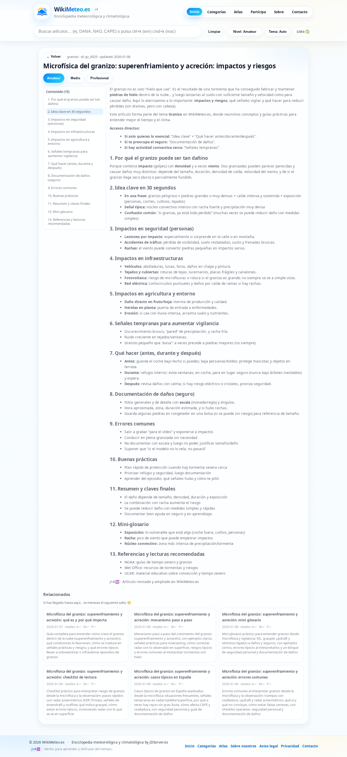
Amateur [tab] (53, 78)
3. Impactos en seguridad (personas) (67, 121)
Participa (258, 12)
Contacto (299, 12)
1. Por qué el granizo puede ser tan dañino (74, 101)
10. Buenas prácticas (63, 195)
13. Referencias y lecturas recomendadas (66, 221)
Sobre (279, 12)
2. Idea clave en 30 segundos (69, 111)
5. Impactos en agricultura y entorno (69, 141)
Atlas (238, 12)
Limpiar (214, 32)
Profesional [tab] (99, 78)
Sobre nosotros (243, 746)
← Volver (53, 56)
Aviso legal (268, 746)
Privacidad (290, 746)
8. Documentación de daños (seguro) (69, 177)
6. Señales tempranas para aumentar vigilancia (67, 153)
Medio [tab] (76, 78)
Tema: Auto (278, 32)
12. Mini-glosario (60, 211)
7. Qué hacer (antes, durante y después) (70, 165)
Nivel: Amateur (244, 32)
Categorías (216, 12)
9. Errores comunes (62, 187)
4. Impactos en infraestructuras (71, 131)
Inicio (194, 11)
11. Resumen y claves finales (69, 203)
